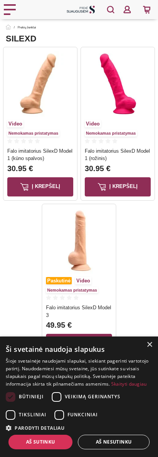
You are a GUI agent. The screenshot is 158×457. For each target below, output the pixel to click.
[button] (79, 428)
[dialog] (79, 397)
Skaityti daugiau (129, 384)
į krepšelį (45, 186)
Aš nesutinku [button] (114, 442)
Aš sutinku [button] (40, 442)
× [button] (149, 345)
